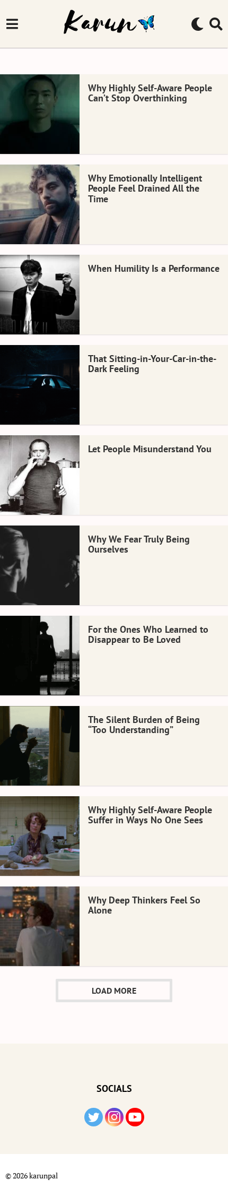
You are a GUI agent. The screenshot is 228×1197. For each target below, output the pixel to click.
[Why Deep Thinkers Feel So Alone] (40, 926)
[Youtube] (135, 1117)
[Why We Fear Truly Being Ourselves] (40, 565)
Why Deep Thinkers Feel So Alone (144, 905)
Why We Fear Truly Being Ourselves (139, 544)
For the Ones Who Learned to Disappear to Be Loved (148, 634)
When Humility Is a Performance (154, 268)
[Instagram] (114, 1117)
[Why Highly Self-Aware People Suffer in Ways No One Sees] (40, 836)
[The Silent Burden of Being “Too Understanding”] (40, 746)
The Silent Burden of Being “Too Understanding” (144, 724)
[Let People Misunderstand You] (40, 475)
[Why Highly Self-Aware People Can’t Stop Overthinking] (40, 114)
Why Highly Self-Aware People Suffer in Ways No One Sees (150, 815)
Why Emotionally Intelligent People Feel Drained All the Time (145, 188)
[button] (12, 24)
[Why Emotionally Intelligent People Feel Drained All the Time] (40, 204)
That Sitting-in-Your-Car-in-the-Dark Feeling (152, 363)
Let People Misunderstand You (150, 449)
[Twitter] (93, 1117)
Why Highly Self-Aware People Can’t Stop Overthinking (150, 93)
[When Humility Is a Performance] (40, 294)
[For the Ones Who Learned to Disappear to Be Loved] (40, 655)
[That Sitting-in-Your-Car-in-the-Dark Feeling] (40, 385)
